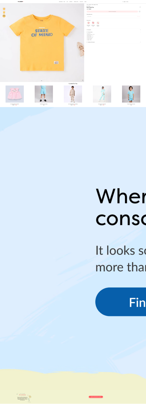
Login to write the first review (96, 396)
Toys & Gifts (81, 1)
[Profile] (124, 1)
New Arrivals (61, 1)
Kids (67, 1)
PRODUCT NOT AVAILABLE (112, 11)
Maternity (70, 1)
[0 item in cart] (127, 1)
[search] (123, 1)
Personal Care (76, 1)
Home (87, 4)
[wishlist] (126, 1)
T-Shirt (92, 4)
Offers (85, 1)
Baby (64, 1)
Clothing (90, 4)
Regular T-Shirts (96, 4)
